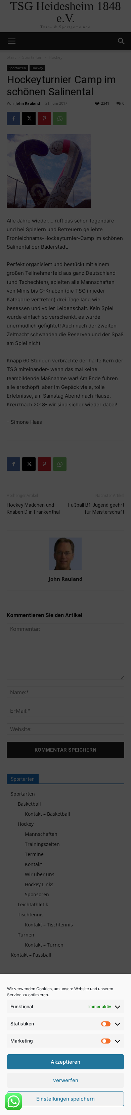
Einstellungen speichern (65, 1099)
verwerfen (65, 1080)
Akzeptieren (65, 1062)
